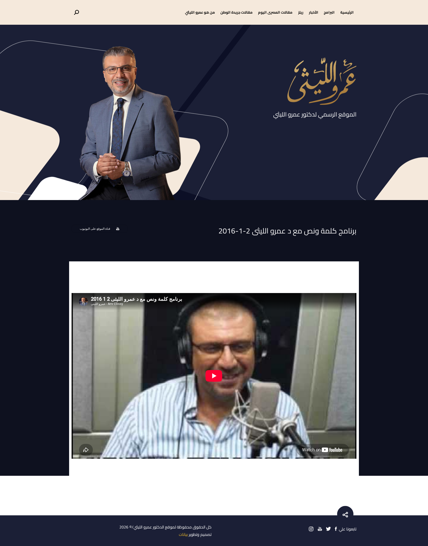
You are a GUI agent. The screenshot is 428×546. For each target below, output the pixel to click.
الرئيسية (347, 12)
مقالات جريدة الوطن (236, 12)
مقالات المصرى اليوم (275, 12)
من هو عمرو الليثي (200, 12)
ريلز (300, 12)
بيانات (183, 534)
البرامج (329, 12)
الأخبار (313, 12)
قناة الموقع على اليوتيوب (95, 228)
